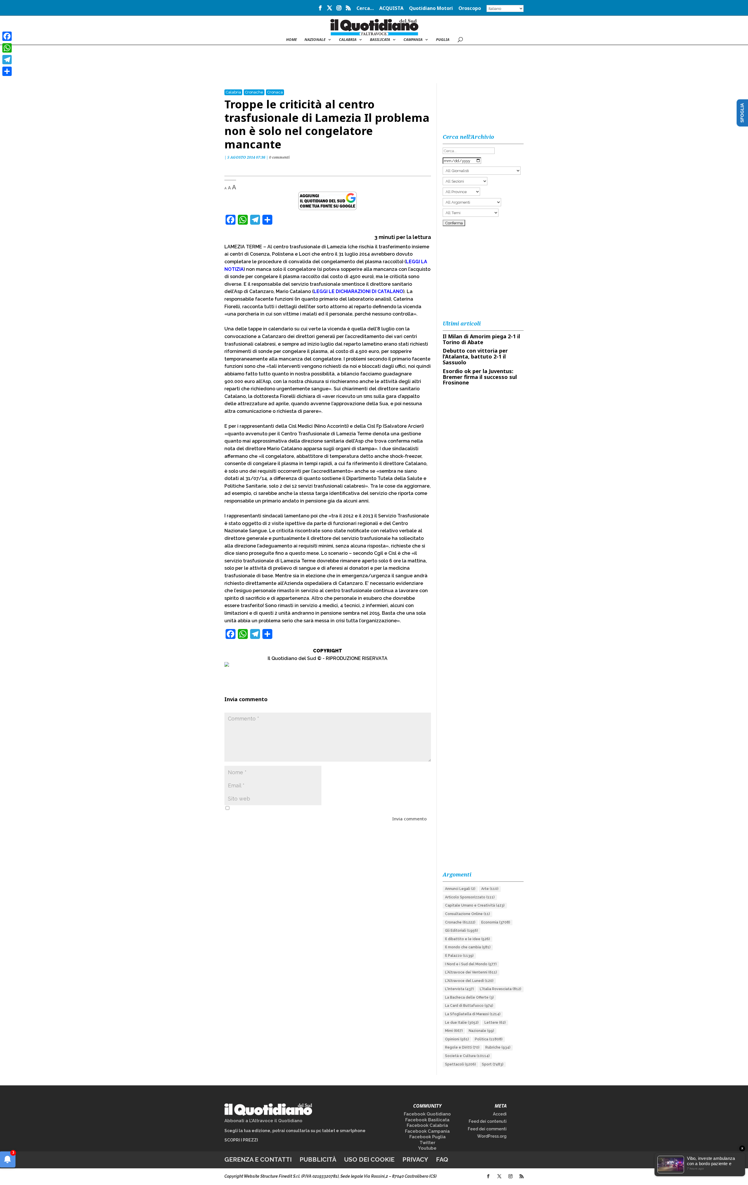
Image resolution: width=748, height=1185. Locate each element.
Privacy (415, 1159)
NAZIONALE (314, 39)
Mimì (454, 1031)
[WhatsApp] (7, 48)
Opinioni (457, 1039)
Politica (489, 1039)
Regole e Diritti (462, 1047)
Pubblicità (317, 1159)
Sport (492, 1064)
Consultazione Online (467, 914)
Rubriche (497, 1047)
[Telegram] (7, 59)
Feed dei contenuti (488, 1121)
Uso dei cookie (369, 1159)
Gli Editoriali (461, 930)
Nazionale (481, 1031)
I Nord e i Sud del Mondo (471, 964)
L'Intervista (459, 989)
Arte (489, 889)
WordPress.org (492, 1136)
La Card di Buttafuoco (469, 1006)
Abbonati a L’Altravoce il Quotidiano (263, 1120)
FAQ (442, 1159)
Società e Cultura (467, 1056)
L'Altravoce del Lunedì (469, 981)
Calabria (347, 39)
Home (291, 39)
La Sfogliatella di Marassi (473, 1014)
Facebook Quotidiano (427, 1114)
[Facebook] (7, 36)
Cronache (254, 92)
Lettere (495, 1023)
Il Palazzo (459, 956)
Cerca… (365, 8)
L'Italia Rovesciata (500, 989)
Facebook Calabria (427, 1125)
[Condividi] (7, 71)
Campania (413, 39)
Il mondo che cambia (468, 947)
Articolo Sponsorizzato (470, 897)
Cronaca (275, 92)
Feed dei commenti (487, 1129)
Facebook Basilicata (427, 1119)
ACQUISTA (391, 8)
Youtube (427, 1148)
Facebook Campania (427, 1131)
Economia (495, 922)
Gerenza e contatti (258, 1159)
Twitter (427, 1142)
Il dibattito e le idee (467, 939)
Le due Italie (462, 1023)
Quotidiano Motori (431, 8)
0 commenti (279, 157)
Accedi (500, 1114)
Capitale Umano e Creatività (475, 905)
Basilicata (380, 39)
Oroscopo (469, 8)
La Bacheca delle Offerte (469, 997)
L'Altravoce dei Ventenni (471, 972)
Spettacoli (460, 1064)
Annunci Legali (460, 889)
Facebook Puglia (427, 1136)
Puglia (442, 39)
